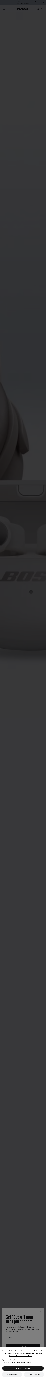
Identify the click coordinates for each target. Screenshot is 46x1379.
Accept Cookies (23, 1368)
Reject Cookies (34, 1374)
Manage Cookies (12, 1374)
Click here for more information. (20, 1356)
